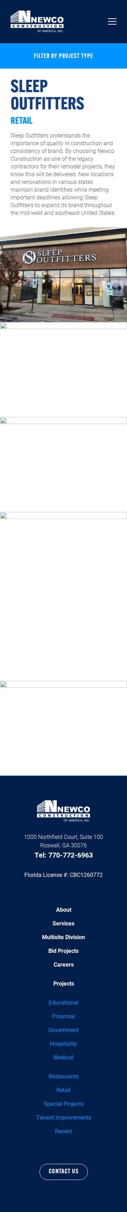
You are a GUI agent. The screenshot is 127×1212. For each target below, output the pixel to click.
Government (63, 1029)
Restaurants (64, 1076)
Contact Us (64, 1172)
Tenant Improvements (63, 1117)
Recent (63, 1131)
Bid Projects (63, 950)
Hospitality (63, 1043)
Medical (63, 1057)
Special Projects (64, 1103)
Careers (64, 964)
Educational (63, 1002)
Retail (63, 1090)
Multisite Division (63, 937)
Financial (63, 1016)
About (63, 909)
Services (63, 923)
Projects (63, 983)
